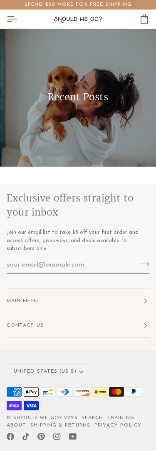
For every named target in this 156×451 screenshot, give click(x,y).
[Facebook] (10, 436)
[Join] (142, 264)
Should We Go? (37, 417)
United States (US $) (45, 371)
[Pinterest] (41, 436)
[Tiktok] (25, 436)
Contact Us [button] (25, 325)
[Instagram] (57, 436)
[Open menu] (19, 19)
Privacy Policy (118, 425)
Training (120, 417)
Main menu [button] (23, 300)
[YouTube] (73, 436)
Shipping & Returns (60, 425)
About (16, 425)
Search (92, 417)
